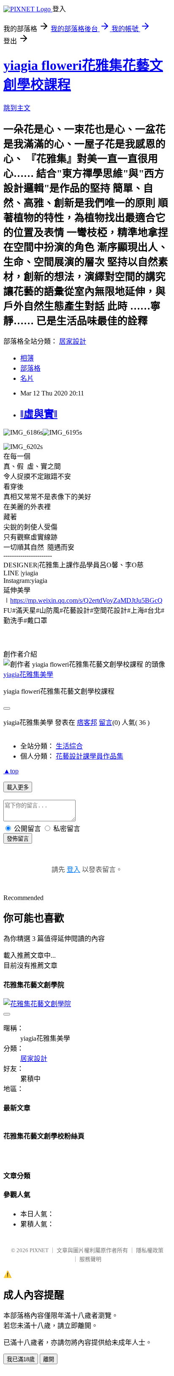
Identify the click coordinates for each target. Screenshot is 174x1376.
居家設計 (72, 341)
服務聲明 (90, 1259)
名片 (27, 378)
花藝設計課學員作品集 (89, 756)
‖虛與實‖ (38, 414)
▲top (11, 771)
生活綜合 (69, 746)
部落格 (30, 368)
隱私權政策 (149, 1250)
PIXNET (39, 1250)
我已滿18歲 (21, 1359)
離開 (48, 1359)
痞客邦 (87, 722)
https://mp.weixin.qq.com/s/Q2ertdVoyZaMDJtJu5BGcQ (86, 600)
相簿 (27, 358)
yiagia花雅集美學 (28, 674)
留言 (105, 722)
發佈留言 (18, 839)
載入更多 (18, 787)
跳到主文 (16, 108)
